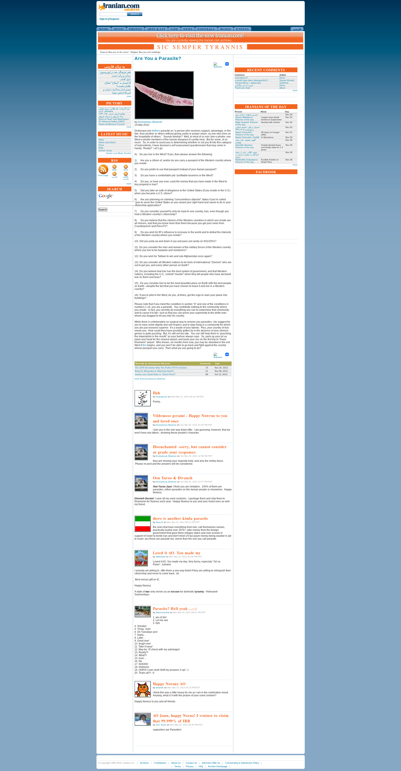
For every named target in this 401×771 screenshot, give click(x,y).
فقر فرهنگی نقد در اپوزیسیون (115, 72)
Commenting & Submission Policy (242, 763)
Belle (101, 148)
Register (114, 19)
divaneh (160, 687)
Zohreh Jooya (105, 150)
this (145, 345)
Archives (144, 763)
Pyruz (101, 145)
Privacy (190, 766)
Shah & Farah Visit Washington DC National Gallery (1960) (114, 120)
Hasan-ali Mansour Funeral (111, 124)
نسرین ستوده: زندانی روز (246, 114)
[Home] (119, 11)
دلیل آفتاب (125, 79)
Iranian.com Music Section (118, 153)
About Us (176, 763)
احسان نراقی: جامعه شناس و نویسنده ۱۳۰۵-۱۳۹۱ (247, 128)
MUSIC (119, 29)
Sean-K (159, 522)
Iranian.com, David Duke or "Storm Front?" (155, 374)
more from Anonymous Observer (150, 379)
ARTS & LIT (156, 29)
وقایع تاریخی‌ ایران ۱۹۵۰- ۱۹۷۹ (112, 114)
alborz (282, 88)
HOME (104, 29)
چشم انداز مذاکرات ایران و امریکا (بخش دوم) (117, 91)
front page (103, 175)
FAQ (201, 766)
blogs (114, 170)
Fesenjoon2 (161, 397)
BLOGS (225, 29)
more (129, 127)
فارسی (297, 29)
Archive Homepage (217, 766)
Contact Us (191, 763)
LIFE (174, 29)
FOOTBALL (206, 29)
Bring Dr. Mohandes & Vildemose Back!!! (154, 371)
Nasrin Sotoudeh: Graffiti (247, 137)
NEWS (187, 29)
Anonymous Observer (150, 121)
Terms (177, 766)
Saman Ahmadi (286, 80)
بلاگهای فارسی (125, 178)
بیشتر (128, 96)
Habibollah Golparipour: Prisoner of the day (246, 161)
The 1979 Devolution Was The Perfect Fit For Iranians (161, 367)
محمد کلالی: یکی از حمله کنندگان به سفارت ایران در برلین (247, 154)
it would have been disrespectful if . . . (253, 80)
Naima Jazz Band (107, 142)
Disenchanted (162, 612)
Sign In (103, 19)
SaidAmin (284, 83)
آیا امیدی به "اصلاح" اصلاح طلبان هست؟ (118, 84)
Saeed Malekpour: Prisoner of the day (244, 118)
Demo (282, 78)
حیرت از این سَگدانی (244, 85)
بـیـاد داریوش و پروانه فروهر (111, 116)
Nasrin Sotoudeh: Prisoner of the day (244, 133)
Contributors (160, 763)
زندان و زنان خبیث (121, 75)
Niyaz (101, 139)
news (125, 170)
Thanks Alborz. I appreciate (248, 83)
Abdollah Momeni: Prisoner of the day (244, 146)
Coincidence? (241, 78)
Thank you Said (242, 88)
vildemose (160, 556)
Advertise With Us (211, 763)
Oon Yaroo (161, 725)
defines (156, 130)
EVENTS (242, 29)
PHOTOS (135, 29)
